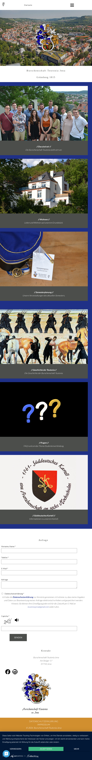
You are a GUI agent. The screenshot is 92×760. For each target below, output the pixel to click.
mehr (76, 749)
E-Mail (4, 568)
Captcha (5, 616)
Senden (18, 637)
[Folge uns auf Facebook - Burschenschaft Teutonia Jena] (8, 672)
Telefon (5, 557)
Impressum (43, 724)
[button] (16, 621)
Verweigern (15, 749)
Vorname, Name (8, 546)
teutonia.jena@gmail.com (38, 607)
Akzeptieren (46, 749)
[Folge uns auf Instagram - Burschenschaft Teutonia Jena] (15, 672)
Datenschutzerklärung (23, 597)
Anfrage (4, 579)
